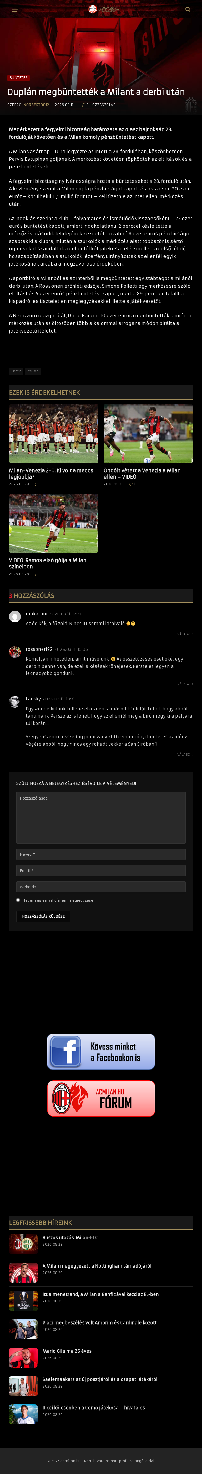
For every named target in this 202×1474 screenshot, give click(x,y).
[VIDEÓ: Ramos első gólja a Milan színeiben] (53, 523)
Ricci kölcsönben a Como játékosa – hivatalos (94, 1407)
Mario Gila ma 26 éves (67, 1351)
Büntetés (18, 78)
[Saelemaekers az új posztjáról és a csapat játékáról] (23, 1386)
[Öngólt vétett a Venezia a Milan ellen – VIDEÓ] (148, 433)
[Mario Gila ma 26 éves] (23, 1358)
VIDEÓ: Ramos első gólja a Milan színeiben (48, 563)
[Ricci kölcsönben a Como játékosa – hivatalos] (23, 1414)
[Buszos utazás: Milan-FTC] (23, 1244)
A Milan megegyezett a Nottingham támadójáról (97, 1266)
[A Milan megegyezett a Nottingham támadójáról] (23, 1273)
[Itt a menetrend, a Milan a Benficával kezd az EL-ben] (23, 1301)
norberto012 (36, 105)
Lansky (33, 699)
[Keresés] (187, 9)
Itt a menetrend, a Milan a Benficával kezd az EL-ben (101, 1294)
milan (33, 371)
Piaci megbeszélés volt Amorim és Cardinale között (100, 1322)
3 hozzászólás (101, 105)
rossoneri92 (39, 649)
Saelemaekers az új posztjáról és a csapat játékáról (100, 1379)
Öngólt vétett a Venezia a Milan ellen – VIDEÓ (142, 474)
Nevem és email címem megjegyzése (57, 900)
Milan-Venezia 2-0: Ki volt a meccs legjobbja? (51, 474)
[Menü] (15, 9)
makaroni (36, 613)
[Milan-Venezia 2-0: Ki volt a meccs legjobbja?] (53, 433)
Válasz (184, 634)
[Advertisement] (101, 983)
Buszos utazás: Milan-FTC (70, 1237)
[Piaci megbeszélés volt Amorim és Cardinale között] (23, 1329)
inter (16, 371)
